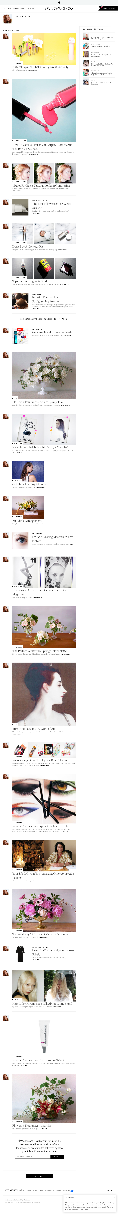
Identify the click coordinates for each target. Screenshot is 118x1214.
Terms (41, 1190)
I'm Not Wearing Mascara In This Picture (52, 539)
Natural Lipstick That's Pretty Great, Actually (40, 67)
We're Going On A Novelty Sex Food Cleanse (40, 760)
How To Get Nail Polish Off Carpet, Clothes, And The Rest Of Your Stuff (42, 147)
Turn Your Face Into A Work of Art (33, 729)
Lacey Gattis (14, 30)
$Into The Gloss (14, 1190)
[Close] (114, 1197)
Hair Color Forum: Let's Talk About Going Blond (42, 1004)
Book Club (17, 443)
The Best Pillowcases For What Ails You (51, 206)
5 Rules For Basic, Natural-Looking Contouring (41, 185)
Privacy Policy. (83, 1209)
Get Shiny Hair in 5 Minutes (29, 484)
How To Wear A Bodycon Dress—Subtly (53, 952)
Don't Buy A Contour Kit (27, 246)
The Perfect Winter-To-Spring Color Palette (39, 651)
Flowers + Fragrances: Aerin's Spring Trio (37, 402)
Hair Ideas (36, 294)
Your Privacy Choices (63, 1190)
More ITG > (39, 1176)
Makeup (16, 8)
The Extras (17, 517)
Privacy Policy (49, 1190)
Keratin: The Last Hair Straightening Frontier (46, 299)
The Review (17, 63)
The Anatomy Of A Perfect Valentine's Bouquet (41, 934)
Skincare (23, 8)
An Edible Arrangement (26, 521)
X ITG (14, 398)
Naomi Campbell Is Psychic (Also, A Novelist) (40, 447)
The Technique (19, 141)
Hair (29, 8)
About (29, 1190)
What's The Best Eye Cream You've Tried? (38, 1060)
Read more (32, 70)
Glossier (59, 2)
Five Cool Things (40, 201)
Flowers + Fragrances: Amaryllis (31, 1125)
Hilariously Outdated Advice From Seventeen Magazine (40, 592)
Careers (35, 1190)
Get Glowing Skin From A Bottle (52, 332)
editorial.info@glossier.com (22, 1200)
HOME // (6, 30)
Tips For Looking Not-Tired (29, 281)
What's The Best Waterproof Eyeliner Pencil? (40, 826)
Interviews (7, 8)
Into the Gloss (59, 8)
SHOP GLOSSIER (109, 8)
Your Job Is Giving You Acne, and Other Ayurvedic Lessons (43, 875)
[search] (33, 8)
